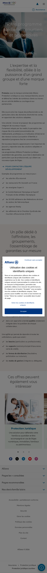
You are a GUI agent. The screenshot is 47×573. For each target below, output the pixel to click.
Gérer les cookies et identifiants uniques (23, 304)
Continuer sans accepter (33, 260)
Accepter (23, 311)
